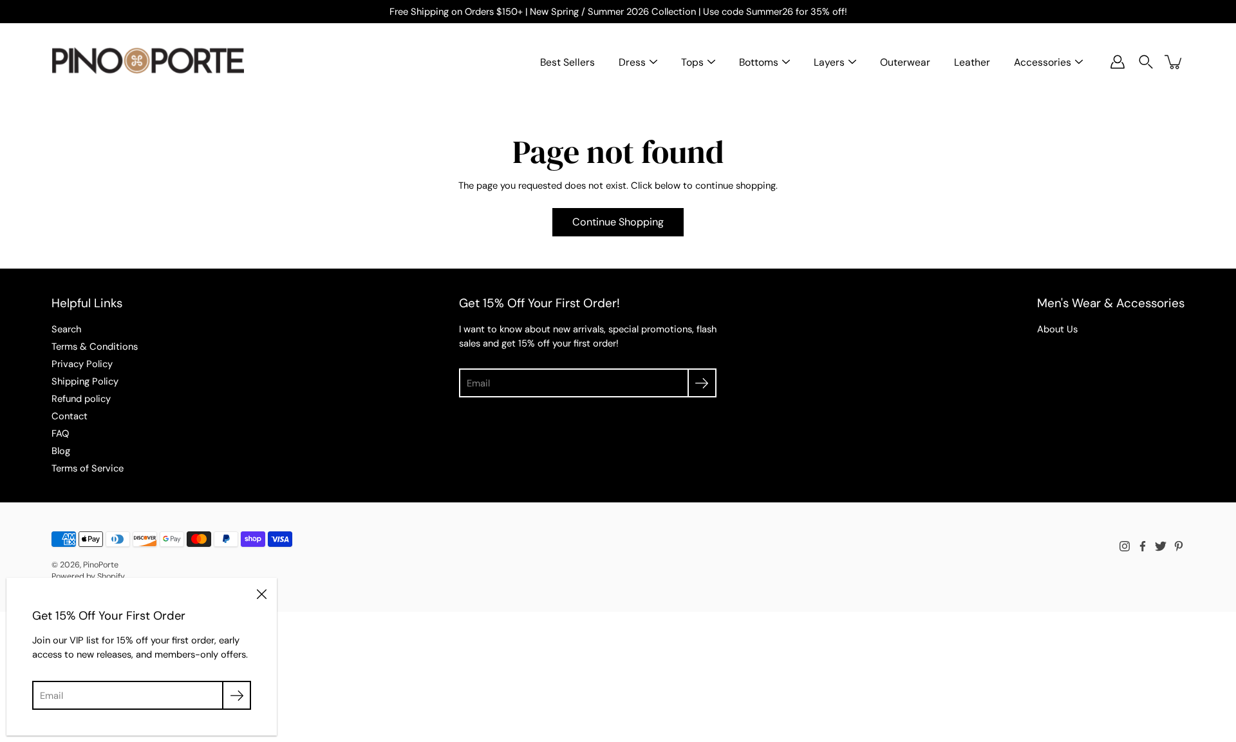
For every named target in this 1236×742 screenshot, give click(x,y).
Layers (829, 62)
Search (66, 329)
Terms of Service (88, 468)
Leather (972, 62)
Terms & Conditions (95, 346)
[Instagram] (1124, 546)
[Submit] (702, 382)
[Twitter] (1160, 546)
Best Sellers (567, 62)
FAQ (60, 433)
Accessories (1042, 62)
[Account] (1117, 62)
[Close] (261, 593)
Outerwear (905, 62)
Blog (61, 450)
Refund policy (81, 398)
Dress (632, 62)
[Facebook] (1142, 546)
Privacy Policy (82, 363)
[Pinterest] (1178, 546)
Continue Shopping (618, 222)
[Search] (1146, 62)
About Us (1057, 329)
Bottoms (758, 62)
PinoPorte (100, 565)
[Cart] (1174, 62)
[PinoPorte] (148, 62)
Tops (692, 62)
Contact (70, 416)
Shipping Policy (85, 381)
